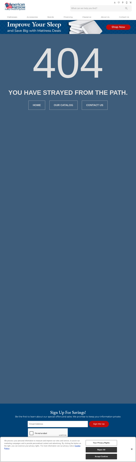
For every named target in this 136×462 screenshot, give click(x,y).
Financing (68, 17)
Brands (50, 17)
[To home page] (15, 6)
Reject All (101, 450)
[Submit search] (126, 8)
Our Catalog (63, 105)
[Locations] (123, 2)
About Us (105, 17)
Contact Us (124, 17)
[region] (68, 449)
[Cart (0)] (131, 2)
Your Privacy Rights (101, 443)
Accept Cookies (101, 456)
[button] (114, 2)
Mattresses (12, 17)
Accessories (32, 17)
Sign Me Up (99, 424)
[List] (119, 2)
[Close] (132, 449)
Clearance (86, 17)
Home (37, 105)
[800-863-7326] (127, 2)
